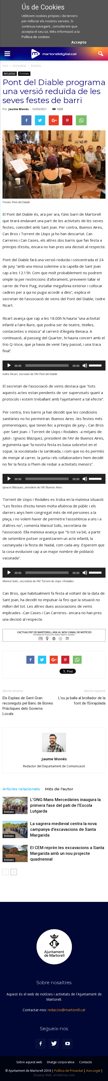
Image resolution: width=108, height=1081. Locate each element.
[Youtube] (68, 1044)
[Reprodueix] (9, 365)
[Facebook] (40, 1044)
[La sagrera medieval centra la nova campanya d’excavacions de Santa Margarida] (15, 829)
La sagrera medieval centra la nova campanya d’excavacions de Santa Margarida (63, 829)
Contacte (85, 1062)
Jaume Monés (19, 109)
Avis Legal (93, 1070)
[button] (101, 54)
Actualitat (9, 73)
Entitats (24, 73)
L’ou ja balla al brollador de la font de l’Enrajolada (81, 700)
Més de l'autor (59, 789)
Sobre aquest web (29, 1062)
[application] (54, 366)
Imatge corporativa (60, 1062)
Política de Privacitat (68, 1070)
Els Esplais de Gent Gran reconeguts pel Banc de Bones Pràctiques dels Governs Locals (28, 706)
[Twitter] (54, 1044)
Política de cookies (36, 37)
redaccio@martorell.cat (66, 1009)
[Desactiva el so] (84, 365)
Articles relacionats (21, 789)
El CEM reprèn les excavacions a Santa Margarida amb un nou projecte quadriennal (67, 853)
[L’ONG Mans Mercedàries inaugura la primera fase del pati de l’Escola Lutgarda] (15, 805)
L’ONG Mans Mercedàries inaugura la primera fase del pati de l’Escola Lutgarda (65, 805)
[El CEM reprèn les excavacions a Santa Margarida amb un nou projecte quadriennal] (15, 853)
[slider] (96, 365)
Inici (5, 66)
